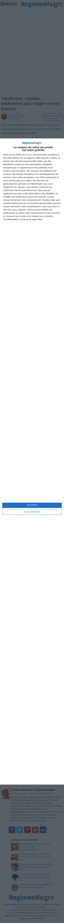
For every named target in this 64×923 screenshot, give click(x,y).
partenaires (26, 155)
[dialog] (32, 461)
